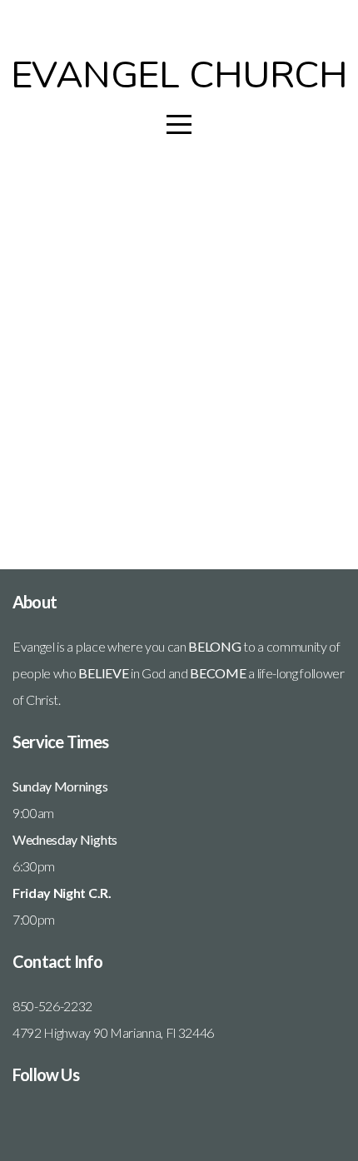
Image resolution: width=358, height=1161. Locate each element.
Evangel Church (179, 75)
